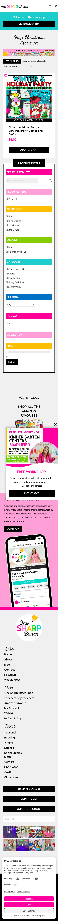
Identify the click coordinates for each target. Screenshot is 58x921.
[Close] (55, 424)
